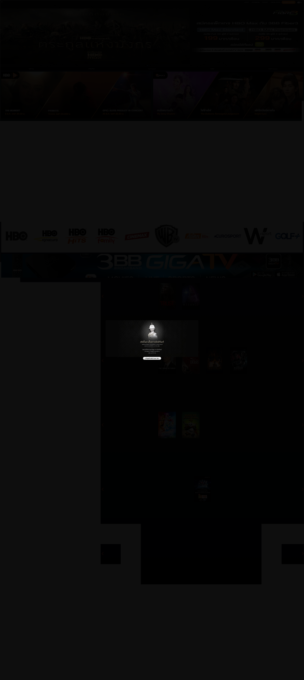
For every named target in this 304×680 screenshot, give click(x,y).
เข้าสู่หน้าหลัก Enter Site (152, 358)
